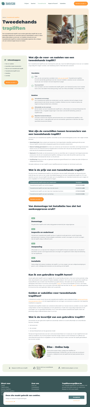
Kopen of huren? (53, 3)
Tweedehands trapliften (7, 391)
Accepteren (76, 397)
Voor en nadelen (9, 63)
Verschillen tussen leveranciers (13, 66)
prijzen (59, 283)
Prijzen (27, 3)
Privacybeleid (35, 389)
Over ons (34, 385)
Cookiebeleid (35, 387)
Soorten (33, 3)
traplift (74, 285)
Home (4, 17)
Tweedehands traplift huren (12, 71)
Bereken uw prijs (80, 3)
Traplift (3, 385)
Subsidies (63, 3)
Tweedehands (42, 3)
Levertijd (7, 75)
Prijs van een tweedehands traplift (14, 68)
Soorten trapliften (6, 389)
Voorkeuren (76, 400)
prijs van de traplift (63, 78)
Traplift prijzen (5, 387)
